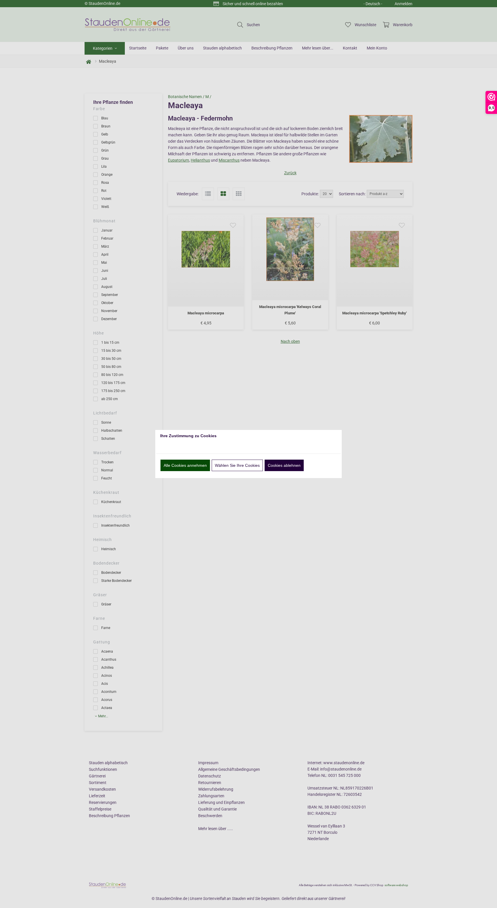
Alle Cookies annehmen (185, 465)
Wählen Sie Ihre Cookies (237, 465)
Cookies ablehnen (284, 465)
